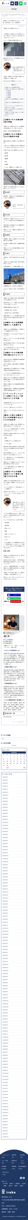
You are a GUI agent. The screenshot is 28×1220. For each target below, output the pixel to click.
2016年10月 (5, 1112)
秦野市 (16, 1185)
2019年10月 (5, 1006)
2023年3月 (5, 883)
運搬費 (8, 94)
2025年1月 (5, 819)
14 (7, 761)
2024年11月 (5, 825)
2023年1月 (5, 889)
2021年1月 (5, 961)
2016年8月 (5, 1118)
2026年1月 (5, 789)
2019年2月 (5, 1031)
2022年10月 (5, 898)
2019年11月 (5, 1003)
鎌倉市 (21, 1185)
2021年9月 (5, 937)
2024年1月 (5, 852)
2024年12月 (5, 822)
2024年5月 (5, 840)
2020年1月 (5, 997)
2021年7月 (5, 943)
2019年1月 (5, 1034)
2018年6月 (5, 1055)
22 (10, 763)
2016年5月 (5, 1127)
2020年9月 (5, 973)
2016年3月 (5, 1130)
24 (17, 763)
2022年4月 (5, 916)
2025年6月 (5, 807)
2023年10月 (5, 861)
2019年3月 (5, 1028)
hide (15, 84)
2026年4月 (5, 780)
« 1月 (7, 767)
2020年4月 (5, 988)
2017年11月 (5, 1076)
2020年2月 (5, 994)
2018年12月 (5, 1037)
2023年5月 (5, 877)
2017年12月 (5, 1073)
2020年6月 (5, 982)
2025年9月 (5, 798)
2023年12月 (5, 855)
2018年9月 (5, 1046)
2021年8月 (5, 940)
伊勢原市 (18, 1183)
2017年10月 (5, 1079)
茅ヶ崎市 (5, 1183)
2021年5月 (5, 949)
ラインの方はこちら (15, 598)
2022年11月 (5, 895)
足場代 (8, 95)
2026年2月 (5, 786)
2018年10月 (5, 1043)
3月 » (24, 767)
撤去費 (8, 90)
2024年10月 (5, 828)
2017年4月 (5, 1097)
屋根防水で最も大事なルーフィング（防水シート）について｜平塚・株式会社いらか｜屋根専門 (14, 493)
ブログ (17, 721)
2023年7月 (5, 870)
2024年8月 (5, 834)
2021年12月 (5, 928)
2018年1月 (5, 1070)
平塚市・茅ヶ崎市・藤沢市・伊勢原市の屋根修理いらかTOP (12, 14)
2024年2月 (5, 849)
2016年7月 (5, 1121)
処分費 (8, 92)
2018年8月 (5, 1049)
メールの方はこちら (15, 595)
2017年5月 (5, 1094)
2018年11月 (5, 1040)
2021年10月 (5, 934)
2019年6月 (5, 1019)
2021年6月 (5, 946)
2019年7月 (5, 1016)
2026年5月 (5, 777)
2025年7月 (5, 804)
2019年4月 (5, 1025)
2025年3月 (5, 816)
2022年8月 (5, 904)
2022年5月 (5, 913)
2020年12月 (5, 964)
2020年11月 (5, 967)
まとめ (6, 115)
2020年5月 (5, 985)
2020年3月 (5, 991)
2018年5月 (5, 1058)
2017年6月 (5, 1091)
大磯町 (5, 1185)
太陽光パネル (21, 721)
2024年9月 (5, 831)
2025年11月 (5, 795)
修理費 (8, 97)
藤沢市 (11, 1183)
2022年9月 (5, 901)
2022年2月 (5, 922)
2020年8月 (5, 976)
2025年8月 (5, 801)
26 (24, 763)
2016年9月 (5, 1115)
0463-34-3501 (16, 601)
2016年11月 (5, 1109)
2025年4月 (5, 813)
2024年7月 (5, 837)
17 (17, 761)
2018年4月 (5, 1061)
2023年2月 (5, 886)
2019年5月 (5, 1022)
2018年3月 (5, 1064)
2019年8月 (5, 1012)
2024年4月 (5, 843)
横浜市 (10, 1185)
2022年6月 (5, 910)
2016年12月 (5, 1106)
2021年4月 (5, 952)
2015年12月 (5, 1136)
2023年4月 (5, 879)
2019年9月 (5, 1010)
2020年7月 (5, 979)
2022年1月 (5, 925)
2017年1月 (5, 1103)
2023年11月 (5, 858)
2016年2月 (5, 1133)
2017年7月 (5, 1088)
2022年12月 (5, 892)
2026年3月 (5, 783)
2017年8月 (5, 1085)
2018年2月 (5, 1067)
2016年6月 (5, 1124)
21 (7, 763)
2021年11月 (5, 931)
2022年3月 (5, 919)
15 (10, 761)
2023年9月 (5, 864)
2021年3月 (5, 955)
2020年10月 (5, 970)
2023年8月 (5, 867)
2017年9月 (5, 1082)
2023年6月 (5, 873)
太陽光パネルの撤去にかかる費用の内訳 (13, 89)
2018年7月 (5, 1052)
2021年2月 (5, 958)
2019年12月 (5, 1000)
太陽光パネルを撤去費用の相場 (11, 87)
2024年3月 (5, 846)
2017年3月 (5, 1100)
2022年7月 (5, 907)
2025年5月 (5, 810)
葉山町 (24, 1183)
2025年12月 (5, 792)
